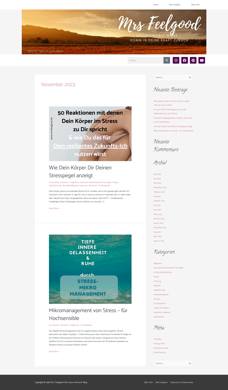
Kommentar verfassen (58, 182)
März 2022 (158, 214)
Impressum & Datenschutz (181, 382)
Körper (115, 182)
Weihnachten (159, 316)
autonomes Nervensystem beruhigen (96, 182)
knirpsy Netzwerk (75, 382)
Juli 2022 (157, 205)
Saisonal (157, 285)
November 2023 (160, 187)
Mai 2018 (157, 232)
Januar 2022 (158, 223)
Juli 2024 (157, 178)
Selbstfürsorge (55, 185)
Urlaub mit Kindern (161, 308)
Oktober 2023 (159, 192)
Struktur (157, 299)
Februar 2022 (159, 218)
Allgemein (74, 182)
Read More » (54, 208)
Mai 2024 (157, 183)
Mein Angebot (174, 4)
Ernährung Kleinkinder (163, 272)
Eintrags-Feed (159, 343)
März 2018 (158, 236)
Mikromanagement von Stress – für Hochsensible (88, 314)
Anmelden (158, 339)
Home (155, 4)
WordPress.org (159, 352)
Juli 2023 (157, 196)
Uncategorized (159, 303)
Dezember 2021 (160, 227)
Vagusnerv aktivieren (88, 185)
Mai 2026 (157, 174)
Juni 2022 (157, 209)
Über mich (195, 4)
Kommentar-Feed (161, 348)
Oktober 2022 (159, 201)
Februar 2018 (159, 241)
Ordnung (157, 281)
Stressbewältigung (70, 185)
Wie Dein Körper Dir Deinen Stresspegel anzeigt (80, 171)
